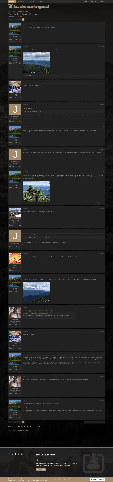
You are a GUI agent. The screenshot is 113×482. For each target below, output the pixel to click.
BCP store (55, 465)
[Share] (99, 24)
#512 (102, 307)
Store (40, 1)
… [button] (15, 19)
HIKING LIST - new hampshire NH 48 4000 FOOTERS (37, 313)
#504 (102, 104)
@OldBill (44, 379)
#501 (102, 24)
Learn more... (41, 469)
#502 (102, 46)
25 (20, 19)
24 (18, 19)
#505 (102, 127)
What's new (21, 1)
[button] (15, 1)
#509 (102, 231)
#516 (102, 400)
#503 (102, 82)
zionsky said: (27, 108)
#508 (102, 208)
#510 (102, 253)
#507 (102, 172)
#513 (102, 331)
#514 (102, 354)
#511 (102, 276)
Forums (11, 1)
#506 (102, 149)
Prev (11, 19)
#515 (102, 376)
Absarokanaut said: (28, 235)
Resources (31, 1)
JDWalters (11, 16)
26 (23, 19)
